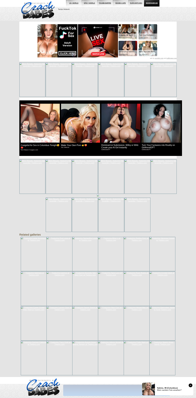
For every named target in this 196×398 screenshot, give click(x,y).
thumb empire (105, 3)
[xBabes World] (38, 10)
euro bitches (136, 3)
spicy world (89, 3)
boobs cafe (120, 3)
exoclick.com (159, 58)
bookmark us (152, 3)
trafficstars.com (172, 58)
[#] (43, 387)
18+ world (73, 3)
